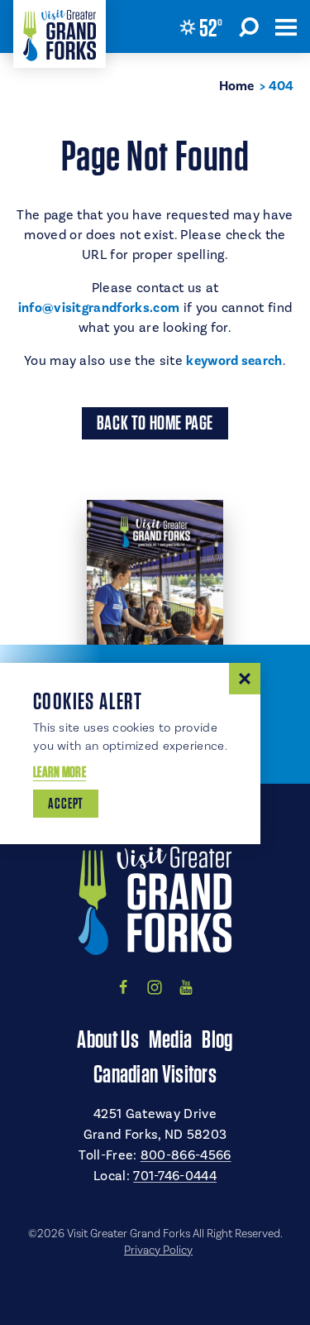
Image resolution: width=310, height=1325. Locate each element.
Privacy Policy (158, 1250)
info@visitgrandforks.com (99, 308)
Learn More (59, 771)
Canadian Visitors (155, 1073)
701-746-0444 (175, 1176)
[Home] (59, 34)
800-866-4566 (186, 1155)
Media (171, 1039)
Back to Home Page (155, 422)
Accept (65, 803)
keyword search (234, 361)
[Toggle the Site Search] (249, 26)
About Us (107, 1039)
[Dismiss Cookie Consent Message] (244, 678)
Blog (217, 1039)
